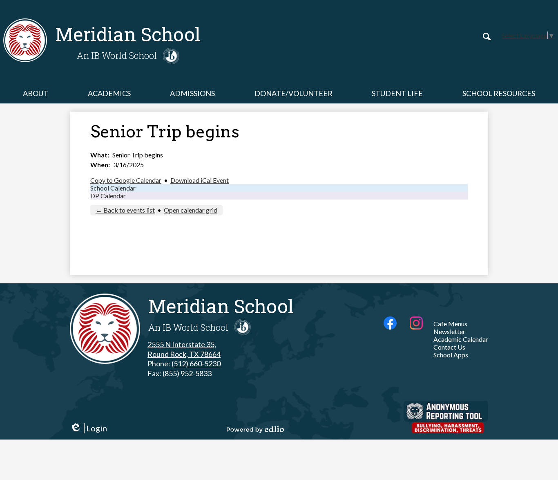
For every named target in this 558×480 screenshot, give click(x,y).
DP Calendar (108, 196)
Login (88, 428)
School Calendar (113, 188)
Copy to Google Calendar (125, 180)
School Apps (450, 355)
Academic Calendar (460, 339)
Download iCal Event (199, 180)
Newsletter (449, 331)
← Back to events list (125, 210)
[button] (35, 93)
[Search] (487, 36)
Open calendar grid (190, 210)
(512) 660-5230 (196, 363)
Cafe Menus (450, 323)
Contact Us (449, 347)
